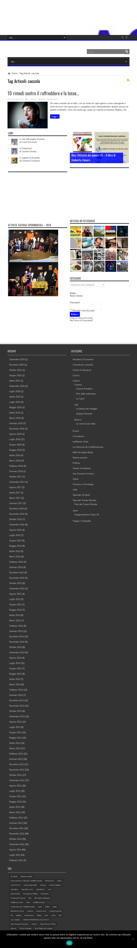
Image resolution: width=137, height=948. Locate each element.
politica (18, 915)
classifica (14, 889)
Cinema (78, 384)
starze (34, 924)
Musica (77, 419)
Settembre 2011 (16, 844)
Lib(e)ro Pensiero (84, 413)
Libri (76, 404)
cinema (43, 885)
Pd (12, 915)
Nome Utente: (76, 296)
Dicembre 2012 (16, 764)
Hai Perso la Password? (81, 320)
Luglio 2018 (14, 439)
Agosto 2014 (15, 658)
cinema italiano (55, 885)
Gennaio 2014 (16, 695)
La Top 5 (80, 398)
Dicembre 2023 (16, 365)
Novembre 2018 (16, 428)
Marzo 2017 (15, 498)
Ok (69, 943)
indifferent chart (17, 902)
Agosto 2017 (15, 487)
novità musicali (55, 911)
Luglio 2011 (14, 855)
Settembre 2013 (17, 716)
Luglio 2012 (14, 791)
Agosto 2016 (15, 530)
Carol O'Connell (29, 142)
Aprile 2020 (14, 396)
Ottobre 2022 (15, 370)
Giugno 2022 (15, 375)
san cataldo (15, 920)
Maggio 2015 (15, 610)
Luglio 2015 (14, 599)
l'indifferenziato (39, 902)
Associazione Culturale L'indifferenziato (26, 881)
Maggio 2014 (15, 674)
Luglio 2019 (14, 402)
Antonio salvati (26, 876)
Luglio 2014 (14, 663)
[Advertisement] (38, 194)
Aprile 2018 (14, 455)
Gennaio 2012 (16, 823)
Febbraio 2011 (16, 860)
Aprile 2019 (14, 412)
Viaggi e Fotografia (82, 521)
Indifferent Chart (80, 441)
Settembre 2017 (17, 482)
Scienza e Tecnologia (83, 484)
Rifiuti (39, 915)
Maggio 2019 (15, 407)
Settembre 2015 (17, 588)
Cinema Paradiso (84, 388)
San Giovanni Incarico (83, 473)
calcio (59, 881)
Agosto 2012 (15, 785)
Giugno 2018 (15, 444)
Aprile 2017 (14, 492)
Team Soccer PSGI (48, 924)
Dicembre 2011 (16, 828)
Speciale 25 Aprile (81, 495)
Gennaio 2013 (16, 759)
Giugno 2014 (15, 668)
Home (14, 73)
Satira (75, 479)
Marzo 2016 (15, 556)
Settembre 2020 (17, 386)
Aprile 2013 (14, 743)
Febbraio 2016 (16, 562)
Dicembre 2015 (16, 572)
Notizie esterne (80, 457)
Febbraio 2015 (16, 626)
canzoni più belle (30, 885)
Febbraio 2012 (16, 817)
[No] (132, 939)
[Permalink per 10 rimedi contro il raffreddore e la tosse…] (28, 127)
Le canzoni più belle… (86, 423)
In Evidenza (78, 436)
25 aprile (14, 876)
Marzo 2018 (15, 460)
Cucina (76, 375)
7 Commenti (32, 99)
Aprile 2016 (14, 551)
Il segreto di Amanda (29, 158)
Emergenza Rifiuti (30, 894)
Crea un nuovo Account (81, 318)
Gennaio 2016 (16, 567)
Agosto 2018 (15, 434)
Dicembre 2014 (16, 636)
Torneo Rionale (25, 928)
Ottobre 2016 (15, 519)
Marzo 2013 (15, 748)
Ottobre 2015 (15, 583)
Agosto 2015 (15, 594)
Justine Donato (29, 151)
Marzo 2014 (15, 684)
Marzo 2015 (15, 620)
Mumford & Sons (17, 911)
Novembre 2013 (16, 706)
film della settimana (42, 898)
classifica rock (27, 889)
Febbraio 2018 (16, 466)
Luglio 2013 (14, 727)
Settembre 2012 (17, 780)
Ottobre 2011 (15, 839)
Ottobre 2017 (15, 476)
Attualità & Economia (83, 359)
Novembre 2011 (16, 833)
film (30, 898)
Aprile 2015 (14, 615)
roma (53, 915)
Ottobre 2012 (15, 775)
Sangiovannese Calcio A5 (86, 514)
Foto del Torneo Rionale (85, 504)
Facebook (45, 894)
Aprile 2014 (14, 679)
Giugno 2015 (15, 604)
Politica (76, 463)
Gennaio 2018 (16, 471)
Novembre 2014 (16, 642)
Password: (75, 302)
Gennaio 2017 (16, 503)
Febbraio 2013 (16, 754)
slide (75, 489)
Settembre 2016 (17, 524)
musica (30, 911)
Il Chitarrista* (26, 148)
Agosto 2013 (15, 722)
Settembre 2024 (17, 359)
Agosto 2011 (15, 849)
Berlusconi (49, 881)
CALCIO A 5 (15, 885)
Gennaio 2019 (16, 423)
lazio (40, 907)
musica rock (41, 911)
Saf (60, 915)
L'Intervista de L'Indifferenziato (23, 907)
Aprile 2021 (14, 380)
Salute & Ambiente (82, 468)
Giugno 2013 (15, 732)
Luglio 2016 (14, 535)
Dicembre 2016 (16, 508)
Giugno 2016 (15, 540)
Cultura (76, 380)
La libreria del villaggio (86, 408)
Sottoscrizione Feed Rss (128, 80)
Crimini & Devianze (82, 370)
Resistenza (29, 915)
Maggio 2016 (15, 546)
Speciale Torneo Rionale (84, 500)
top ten (13, 928)
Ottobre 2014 (15, 647)
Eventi (76, 431)
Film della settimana (86, 393)
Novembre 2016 (16, 514)
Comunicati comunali (83, 365)
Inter (28, 902)
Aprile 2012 (14, 807)
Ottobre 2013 (15, 711)
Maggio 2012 (15, 801)
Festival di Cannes (18, 898)
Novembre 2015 (16, 578)
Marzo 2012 (15, 812)
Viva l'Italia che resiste (43, 928)
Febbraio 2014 (16, 690)
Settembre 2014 (17, 652)
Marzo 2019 (15, 418)
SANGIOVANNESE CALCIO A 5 (36, 920)
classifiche (40, 889)
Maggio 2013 (15, 738)
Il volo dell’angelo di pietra (32, 139)
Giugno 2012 (15, 796)
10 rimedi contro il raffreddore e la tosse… (43, 93)
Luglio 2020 (14, 391)
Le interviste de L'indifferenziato (88, 447)
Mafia (47, 907)
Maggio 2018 (15, 450)
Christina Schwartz (31, 161)
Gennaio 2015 (16, 631)
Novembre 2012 (16, 769)
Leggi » (54, 116)
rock (46, 915)
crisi (49, 889)
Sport (75, 510)
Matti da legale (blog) (83, 452)
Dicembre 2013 (16, 700)
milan (55, 907)
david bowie (15, 894)
